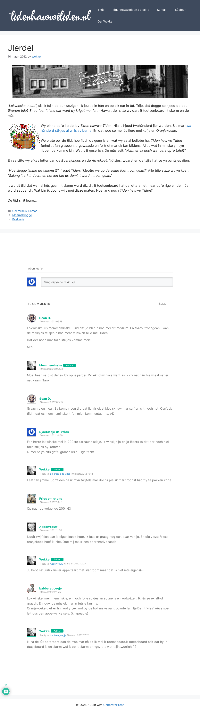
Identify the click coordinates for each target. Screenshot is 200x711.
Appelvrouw (48, 527)
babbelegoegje (50, 588)
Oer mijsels (19, 211)
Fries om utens (50, 498)
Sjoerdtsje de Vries (60, 473)
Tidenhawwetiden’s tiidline (130, 10)
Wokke (44, 469)
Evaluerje (18, 219)
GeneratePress (113, 705)
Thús (100, 10)
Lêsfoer (180, 10)
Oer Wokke (104, 21)
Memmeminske (50, 365)
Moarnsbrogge (22, 215)
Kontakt (162, 10)
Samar (32, 211)
